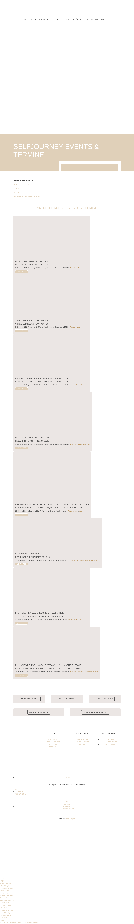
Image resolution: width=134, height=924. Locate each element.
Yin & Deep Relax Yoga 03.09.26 (31, 320)
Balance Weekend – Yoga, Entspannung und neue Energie (48, 665)
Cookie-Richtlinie (21, 795)
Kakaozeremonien (6, 910)
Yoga (32, 19)
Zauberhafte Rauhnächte (95, 712)
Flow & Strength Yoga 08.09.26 (32, 438)
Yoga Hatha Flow (105, 699)
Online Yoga (82, 444)
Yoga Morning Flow (67, 699)
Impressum (19, 791)
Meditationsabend (94, 560)
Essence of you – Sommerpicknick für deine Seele (43, 378)
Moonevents (4, 903)
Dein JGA (3, 908)
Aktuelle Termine (6, 898)
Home (25, 19)
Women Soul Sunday (29, 699)
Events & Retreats (45, 19)
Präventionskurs (73, 511)
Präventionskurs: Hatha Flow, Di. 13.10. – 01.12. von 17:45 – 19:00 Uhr (52, 504)
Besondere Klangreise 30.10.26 (32, 554)
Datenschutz (19, 793)
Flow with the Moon (38, 712)
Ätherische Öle (82, 19)
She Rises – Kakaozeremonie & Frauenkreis (39, 613)
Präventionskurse (6, 888)
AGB (17, 790)
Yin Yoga (72, 327)
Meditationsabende (7, 900)
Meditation (84, 560)
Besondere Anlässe (64, 19)
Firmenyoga (4, 890)
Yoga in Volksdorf (6, 883)
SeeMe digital (70, 819)
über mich (94, 19)
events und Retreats (76, 385)
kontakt (104, 19)
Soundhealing (5, 913)
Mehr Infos (21, 271)
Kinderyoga (4, 893)
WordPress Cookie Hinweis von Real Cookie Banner (19, 922)
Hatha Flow (73, 268)
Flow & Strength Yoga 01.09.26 (32, 261)
